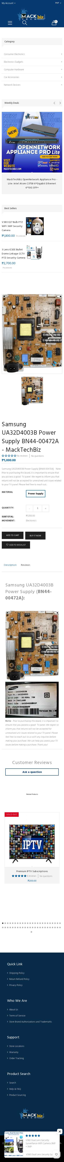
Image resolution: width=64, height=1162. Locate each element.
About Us (13, 1010)
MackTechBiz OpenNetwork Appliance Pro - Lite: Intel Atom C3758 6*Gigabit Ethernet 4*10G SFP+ (32, 183)
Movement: (8, 521)
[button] (9, 456)
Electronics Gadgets (13, 62)
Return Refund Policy (19, 979)
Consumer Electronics (14, 54)
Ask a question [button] (32, 772)
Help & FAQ (15, 1089)
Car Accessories (11, 77)
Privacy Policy (15, 985)
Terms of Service (17, 1016)
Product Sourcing (17, 1095)
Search (12, 1083)
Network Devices (12, 85)
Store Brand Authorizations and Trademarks (30, 1022)
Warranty (13, 1052)
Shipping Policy (16, 973)
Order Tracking (16, 1058)
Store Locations (16, 1046)
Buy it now (35, 535)
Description (10, 565)
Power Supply (35, 494)
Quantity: (8, 508)
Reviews (25, 565)
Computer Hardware (14, 70)
